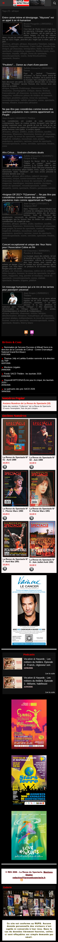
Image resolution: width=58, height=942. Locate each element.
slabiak (41, 278)
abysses (6, 44)
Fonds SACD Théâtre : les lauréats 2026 (22, 365)
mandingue (18, 183)
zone (4, 146)
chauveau (24, 46)
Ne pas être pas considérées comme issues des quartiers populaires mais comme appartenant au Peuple (28, 112)
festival (46, 90)
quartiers (18, 141)
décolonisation (9, 315)
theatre (16, 58)
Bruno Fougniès (10, 46)
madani (39, 136)
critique (30, 90)
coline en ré (39, 271)
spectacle (7, 58)
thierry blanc (27, 323)
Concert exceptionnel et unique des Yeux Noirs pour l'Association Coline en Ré (26, 246)
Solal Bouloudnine (37, 56)
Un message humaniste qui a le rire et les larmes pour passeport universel (28, 288)
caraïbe (47, 131)
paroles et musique (33, 275)
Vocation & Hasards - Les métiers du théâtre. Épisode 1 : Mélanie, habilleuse (38, 680)
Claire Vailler (36, 46)
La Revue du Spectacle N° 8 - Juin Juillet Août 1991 (42, 561)
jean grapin (7, 136)
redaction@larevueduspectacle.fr (29, 877)
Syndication (28, 880)
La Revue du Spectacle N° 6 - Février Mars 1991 (42, 509)
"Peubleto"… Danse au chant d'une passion (25, 64)
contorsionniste (28, 178)
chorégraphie (19, 90)
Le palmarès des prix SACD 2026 (19, 381)
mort (52, 51)
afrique (23, 44)
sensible (32, 143)
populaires (7, 141)
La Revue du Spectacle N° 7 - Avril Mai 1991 (15, 560)
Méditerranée (42, 51)
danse (39, 90)
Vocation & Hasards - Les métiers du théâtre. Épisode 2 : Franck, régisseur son (38, 662)
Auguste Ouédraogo (20, 88)
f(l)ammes (18, 134)
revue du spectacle (37, 53)
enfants (50, 271)
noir (35, 139)
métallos (16, 139)
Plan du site (13, 880)
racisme (28, 141)
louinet (5, 320)
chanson (18, 271)
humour (16, 181)
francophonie (8, 93)
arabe (31, 131)
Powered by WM (42, 880)
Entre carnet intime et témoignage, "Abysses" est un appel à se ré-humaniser (28, 19)
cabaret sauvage (40, 176)
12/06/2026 (28, 668)
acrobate (6, 176)
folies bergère (9, 273)
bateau (51, 44)
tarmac (5, 102)
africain (15, 44)
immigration (29, 48)
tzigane (24, 280)
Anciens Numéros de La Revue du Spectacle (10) (26, 403)
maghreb (6, 139)
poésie (25, 98)
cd (11, 271)
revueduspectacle (11, 56)
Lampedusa (18, 51)
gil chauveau (16, 48)
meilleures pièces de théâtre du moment (32, 95)
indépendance (26, 318)
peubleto (16, 98)
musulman (27, 139)
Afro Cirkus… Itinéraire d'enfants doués (23, 152)
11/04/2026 (28, 687)
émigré (5, 48)
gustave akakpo (10, 318)
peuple (41, 139)
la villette (47, 181)
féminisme (29, 134)
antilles (23, 131)
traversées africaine (27, 102)
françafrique (34, 315)
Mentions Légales (12, 359)
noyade (15, 53)
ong (21, 275)
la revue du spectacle (40, 93)
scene (23, 56)
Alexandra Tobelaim (37, 44)
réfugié (23, 53)
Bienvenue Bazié (39, 88)
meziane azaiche (33, 183)
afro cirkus (25, 176)
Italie (39, 48)
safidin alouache (29, 100)
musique (6, 53)
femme (38, 134)
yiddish (32, 280)
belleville (14, 313)
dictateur (22, 315)
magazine (30, 51)
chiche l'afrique (38, 313)
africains (6, 131)
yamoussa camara (46, 188)
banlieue (39, 131)
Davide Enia (49, 46)
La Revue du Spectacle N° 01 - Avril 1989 (15, 458)
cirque (16, 178)
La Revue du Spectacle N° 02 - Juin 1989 (42, 458)
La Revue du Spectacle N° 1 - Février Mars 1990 (15, 509)
